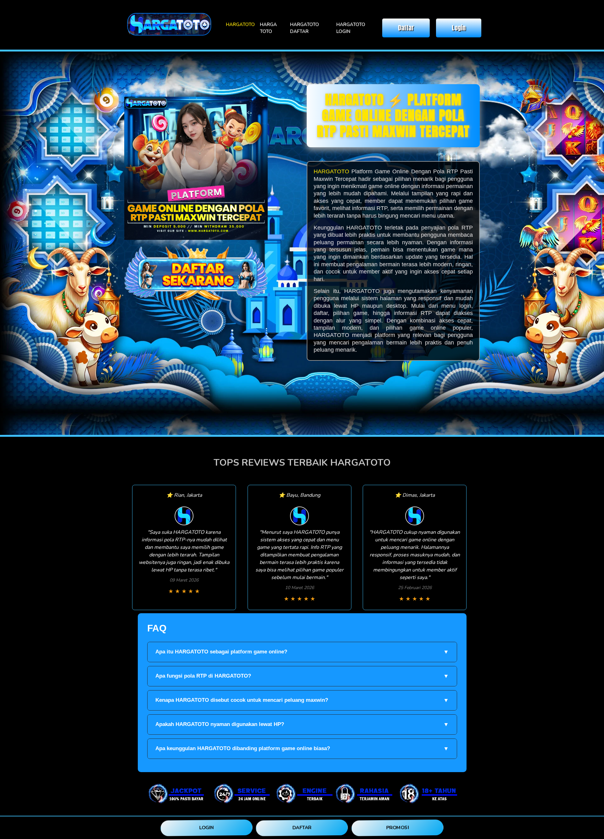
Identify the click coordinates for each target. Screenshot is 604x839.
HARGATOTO (240, 24)
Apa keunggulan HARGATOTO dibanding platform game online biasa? (302, 748)
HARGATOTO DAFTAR (304, 28)
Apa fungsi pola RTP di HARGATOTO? (302, 676)
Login (459, 28)
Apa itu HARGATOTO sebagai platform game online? (302, 652)
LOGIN (206, 827)
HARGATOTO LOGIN (350, 28)
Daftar (406, 28)
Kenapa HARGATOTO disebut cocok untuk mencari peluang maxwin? (302, 700)
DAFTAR (302, 827)
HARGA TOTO (268, 28)
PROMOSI (397, 827)
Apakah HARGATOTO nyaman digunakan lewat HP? (302, 724)
